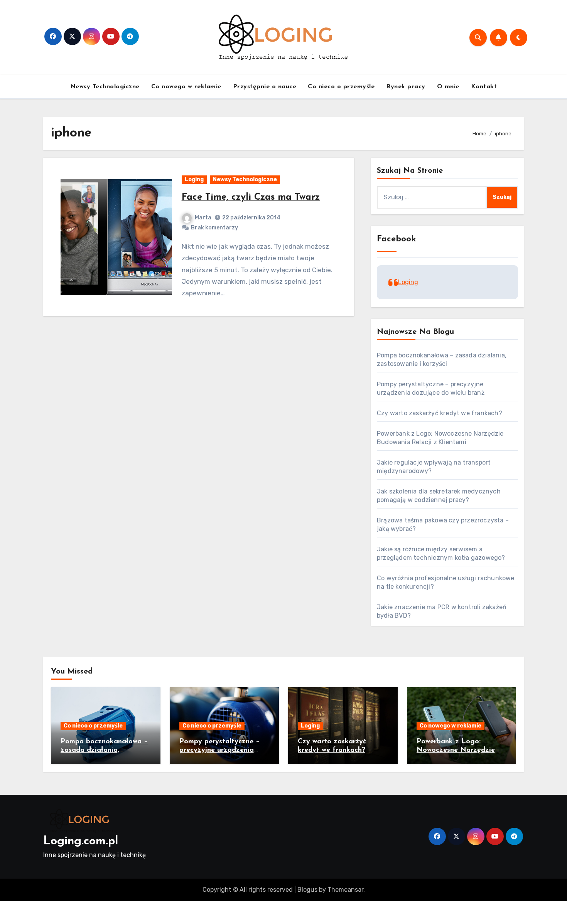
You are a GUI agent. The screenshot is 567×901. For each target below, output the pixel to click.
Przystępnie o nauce (265, 87)
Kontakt (484, 87)
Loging (194, 179)
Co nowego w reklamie (186, 87)
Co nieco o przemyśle (341, 87)
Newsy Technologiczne (105, 87)
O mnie (448, 87)
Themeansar (345, 889)
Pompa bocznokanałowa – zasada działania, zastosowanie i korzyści (104, 750)
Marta (203, 217)
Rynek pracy (405, 87)
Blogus (307, 889)
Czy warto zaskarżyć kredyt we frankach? (439, 413)
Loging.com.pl (80, 841)
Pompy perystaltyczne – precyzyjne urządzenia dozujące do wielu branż (219, 750)
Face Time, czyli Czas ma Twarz (251, 197)
